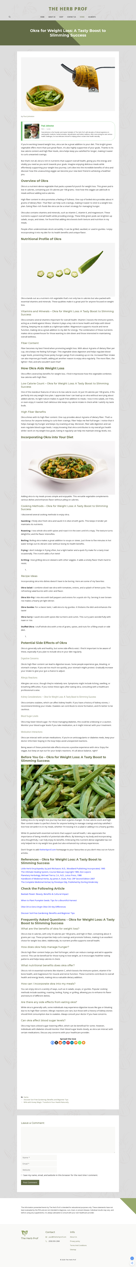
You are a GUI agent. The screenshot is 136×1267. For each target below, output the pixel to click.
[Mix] (76, 1042)
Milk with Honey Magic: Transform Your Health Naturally (46, 1102)
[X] (56, 1042)
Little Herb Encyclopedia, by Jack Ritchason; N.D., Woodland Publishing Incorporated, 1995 (63, 868)
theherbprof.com (47, 849)
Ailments (92, 17)
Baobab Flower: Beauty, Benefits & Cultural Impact (44, 894)
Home (42, 17)
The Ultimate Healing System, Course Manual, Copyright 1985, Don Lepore (56, 872)
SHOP (61, 17)
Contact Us (71, 17)
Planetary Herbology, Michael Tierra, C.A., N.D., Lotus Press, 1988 (51, 875)
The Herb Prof (68, 9)
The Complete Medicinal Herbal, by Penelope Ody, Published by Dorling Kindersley (59, 882)
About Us (51, 17)
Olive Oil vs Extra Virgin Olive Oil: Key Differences (43, 906)
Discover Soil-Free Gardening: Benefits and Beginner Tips (48, 913)
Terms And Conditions (78, 1245)
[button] (9, 16)
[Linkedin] (64, 1042)
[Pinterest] (68, 1042)
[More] (83, 1042)
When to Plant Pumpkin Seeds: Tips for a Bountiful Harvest (49, 900)
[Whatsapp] (79, 1042)
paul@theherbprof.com (57, 1237)
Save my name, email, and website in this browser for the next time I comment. (60, 1175)
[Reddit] (60, 1042)
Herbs (82, 17)
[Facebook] (52, 1042)
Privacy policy (75, 1241)
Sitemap (73, 1249)
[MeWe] (72, 1042)
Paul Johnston (47, 126)
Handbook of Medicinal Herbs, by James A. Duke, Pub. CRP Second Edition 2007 (58, 878)
